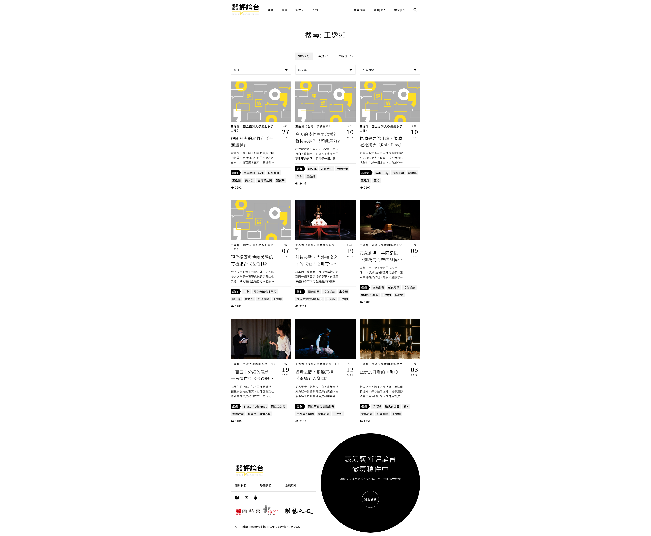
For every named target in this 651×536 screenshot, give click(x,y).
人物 (315, 10)
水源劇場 (382, 414)
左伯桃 (249, 299)
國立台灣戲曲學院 (265, 292)
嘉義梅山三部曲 (254, 173)
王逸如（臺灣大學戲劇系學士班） (254, 364)
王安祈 (331, 299)
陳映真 (399, 295)
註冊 (376, 10)
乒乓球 (376, 406)
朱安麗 (343, 292)
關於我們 (240, 485)
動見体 (312, 169)
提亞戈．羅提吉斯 (259, 414)
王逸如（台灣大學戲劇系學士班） (383, 245)
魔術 (377, 180)
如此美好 (326, 169)
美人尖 (249, 180)
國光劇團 (314, 292)
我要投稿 (359, 10)
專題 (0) (324, 56)
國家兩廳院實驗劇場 (321, 406)
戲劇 (299, 169)
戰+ (406, 406)
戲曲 (235, 173)
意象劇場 (378, 287)
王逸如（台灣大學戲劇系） (313, 126)
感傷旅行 (394, 287)
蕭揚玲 (280, 180)
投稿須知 (291, 485)
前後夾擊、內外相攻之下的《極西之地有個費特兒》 (316, 263)
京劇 (246, 292)
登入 (383, 10)
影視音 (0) (345, 56)
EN (403, 10)
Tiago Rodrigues (255, 406)
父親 (299, 176)
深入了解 (261, 101)
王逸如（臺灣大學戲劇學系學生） (383, 364)
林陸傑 (412, 173)
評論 (270, 10)
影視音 (299, 10)
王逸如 (236, 180)
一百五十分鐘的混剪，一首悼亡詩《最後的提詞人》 (252, 378)
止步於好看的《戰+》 (380, 372)
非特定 (365, 173)
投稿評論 (273, 173)
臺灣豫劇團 (265, 180)
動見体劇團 (392, 406)
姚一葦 (236, 299)
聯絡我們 (266, 485)
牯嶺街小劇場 (369, 295)
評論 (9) (304, 56)
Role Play (382, 173)
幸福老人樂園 (305, 414)
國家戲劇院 (278, 406)
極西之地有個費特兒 (310, 299)
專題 (284, 10)
